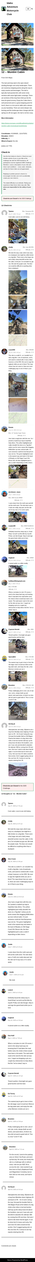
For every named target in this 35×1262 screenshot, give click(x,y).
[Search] (32, 8)
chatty (10, 247)
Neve (9, 1260)
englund (11, 558)
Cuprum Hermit (13, 629)
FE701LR (11, 724)
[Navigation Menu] (28, 8)
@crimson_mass (14, 492)
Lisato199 (11, 526)
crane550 (11, 350)
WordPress (24, 1260)
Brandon (11, 685)
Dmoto (10, 427)
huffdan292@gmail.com (16, 581)
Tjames (11, 211)
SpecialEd (12, 657)
